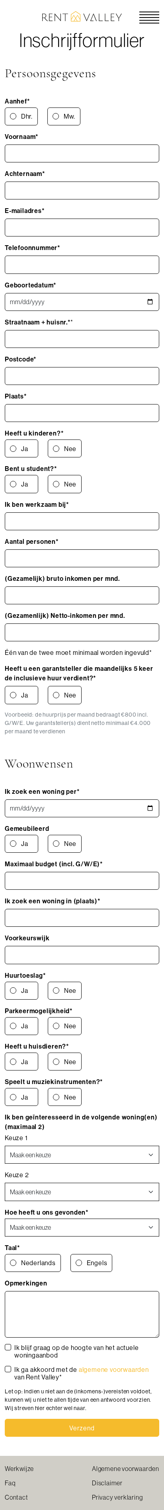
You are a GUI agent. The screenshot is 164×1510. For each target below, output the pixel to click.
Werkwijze (19, 1469)
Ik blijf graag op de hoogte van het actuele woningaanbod (76, 1351)
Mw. (69, 116)
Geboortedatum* (30, 285)
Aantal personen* (32, 541)
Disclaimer (107, 1483)
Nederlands (38, 1263)
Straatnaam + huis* (37, 322)
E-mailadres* (25, 211)
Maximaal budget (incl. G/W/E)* (54, 864)
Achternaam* (25, 174)
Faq (10, 1483)
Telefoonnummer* (32, 248)
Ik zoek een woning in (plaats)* (52, 901)
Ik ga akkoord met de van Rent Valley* (81, 1373)
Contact (16, 1497)
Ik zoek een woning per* (42, 791)
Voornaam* (21, 137)
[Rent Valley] (82, 16)
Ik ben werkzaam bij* (37, 504)
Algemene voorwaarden (125, 1469)
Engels (97, 1263)
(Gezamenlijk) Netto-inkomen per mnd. (65, 615)
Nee (70, 449)
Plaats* (16, 396)
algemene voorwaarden (114, 1369)
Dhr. (27, 116)
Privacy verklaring (117, 1497)
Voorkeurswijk (27, 938)
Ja (24, 449)
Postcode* (20, 359)
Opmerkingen (26, 1283)
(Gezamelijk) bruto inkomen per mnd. (62, 578)
